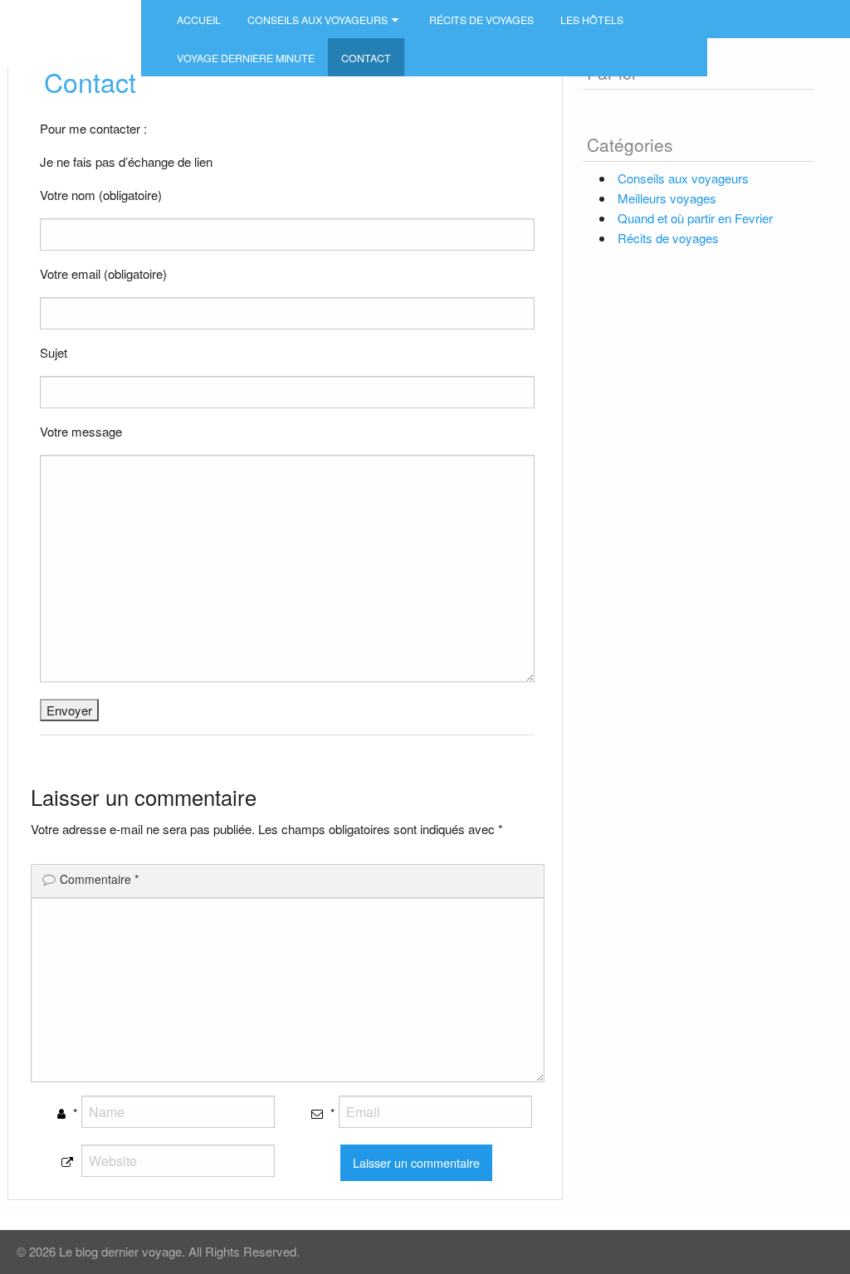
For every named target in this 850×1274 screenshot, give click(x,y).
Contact (366, 58)
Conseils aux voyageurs (317, 19)
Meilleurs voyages (667, 198)
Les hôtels (591, 19)
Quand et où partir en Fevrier (695, 218)
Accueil (199, 19)
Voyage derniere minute (246, 58)
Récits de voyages (481, 19)
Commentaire (99, 879)
